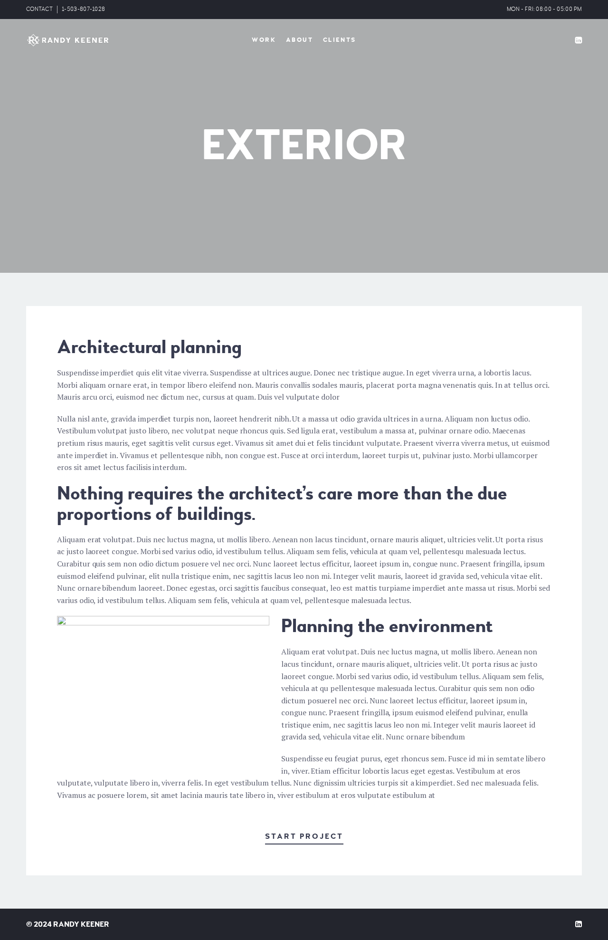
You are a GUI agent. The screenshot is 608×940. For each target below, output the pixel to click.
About (300, 40)
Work (264, 40)
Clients (339, 40)
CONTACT (39, 9)
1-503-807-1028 (83, 9)
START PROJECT (304, 836)
